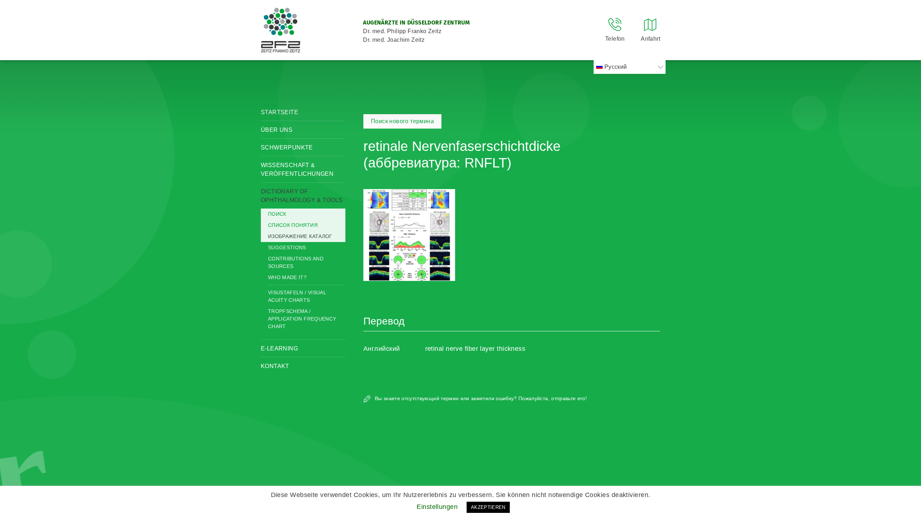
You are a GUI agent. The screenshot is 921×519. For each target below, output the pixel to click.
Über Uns (276, 130)
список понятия (293, 225)
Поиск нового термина (402, 121)
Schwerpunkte (287, 147)
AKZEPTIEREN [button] (488, 507)
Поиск (277, 214)
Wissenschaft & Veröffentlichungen (297, 169)
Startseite (279, 112)
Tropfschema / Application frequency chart (302, 318)
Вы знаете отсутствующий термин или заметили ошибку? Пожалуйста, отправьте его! (480, 398)
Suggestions (287, 247)
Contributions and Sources (295, 262)
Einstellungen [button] (437, 506)
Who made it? (287, 277)
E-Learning (279, 348)
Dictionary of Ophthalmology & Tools (301, 195)
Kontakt (275, 366)
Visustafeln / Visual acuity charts (297, 296)
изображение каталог (300, 236)
